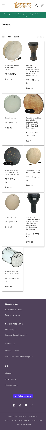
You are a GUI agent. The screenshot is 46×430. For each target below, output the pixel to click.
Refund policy (33, 416)
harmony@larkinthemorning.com (19, 357)
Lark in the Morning (19, 416)
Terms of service (23, 420)
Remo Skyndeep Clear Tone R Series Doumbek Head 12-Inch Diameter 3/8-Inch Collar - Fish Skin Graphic (33, 123)
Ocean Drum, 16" (10, 118)
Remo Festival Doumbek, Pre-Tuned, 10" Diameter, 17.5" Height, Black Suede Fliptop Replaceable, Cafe (33, 70)
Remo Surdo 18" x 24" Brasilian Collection (12, 273)
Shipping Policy (11, 385)
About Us (8, 373)
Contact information (24, 424)
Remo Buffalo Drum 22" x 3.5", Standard (33, 172)
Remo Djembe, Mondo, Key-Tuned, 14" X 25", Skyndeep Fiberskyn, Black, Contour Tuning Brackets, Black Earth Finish (33, 223)
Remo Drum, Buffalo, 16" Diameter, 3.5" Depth (12, 67)
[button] (3, 6)
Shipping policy (36, 420)
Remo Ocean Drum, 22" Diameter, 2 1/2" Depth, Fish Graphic (12, 173)
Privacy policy (11, 420)
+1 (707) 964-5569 (12, 351)
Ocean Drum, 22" (11, 217)
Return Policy (10, 379)
